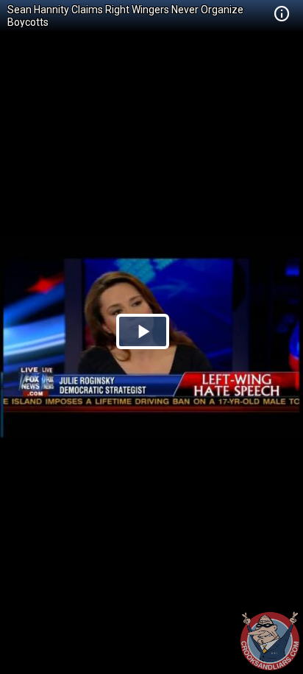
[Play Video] (142, 331)
